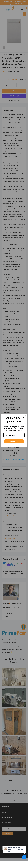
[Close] (25, 415)
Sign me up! (14, 441)
